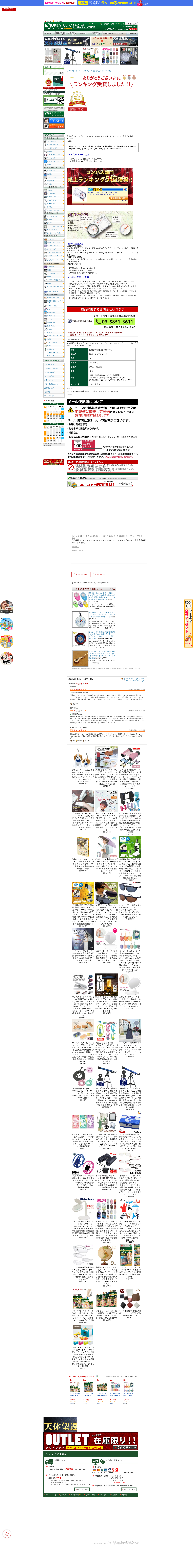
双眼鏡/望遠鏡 (108, 33)
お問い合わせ (49, 380)
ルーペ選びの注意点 (51, 368)
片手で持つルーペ (73, 33)
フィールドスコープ (53, 273)
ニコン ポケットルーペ (54, 252)
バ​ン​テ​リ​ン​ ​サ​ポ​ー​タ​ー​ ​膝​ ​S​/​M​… (75, 1395)
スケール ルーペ (52, 216)
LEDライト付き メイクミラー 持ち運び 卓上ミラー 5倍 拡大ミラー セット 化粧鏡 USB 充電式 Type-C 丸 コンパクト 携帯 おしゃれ (106, 955)
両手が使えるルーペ (61, 33)
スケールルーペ (52, 141)
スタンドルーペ (52, 177)
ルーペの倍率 (49, 376)
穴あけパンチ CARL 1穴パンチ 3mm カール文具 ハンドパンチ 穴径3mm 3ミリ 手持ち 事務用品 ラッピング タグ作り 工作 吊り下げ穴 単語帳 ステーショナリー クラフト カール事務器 (83, 820)
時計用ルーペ (51, 174)
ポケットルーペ (52, 239)
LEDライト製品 (52, 306)
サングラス (120, 33)
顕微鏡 (49, 164)
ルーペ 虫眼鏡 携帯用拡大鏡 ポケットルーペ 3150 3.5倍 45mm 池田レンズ (130, 1313)
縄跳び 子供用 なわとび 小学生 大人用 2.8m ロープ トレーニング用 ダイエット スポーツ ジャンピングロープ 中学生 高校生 (83, 1093)
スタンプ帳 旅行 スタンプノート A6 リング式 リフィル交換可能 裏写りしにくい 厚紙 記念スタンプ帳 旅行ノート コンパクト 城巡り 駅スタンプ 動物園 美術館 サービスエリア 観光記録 (106, 777)
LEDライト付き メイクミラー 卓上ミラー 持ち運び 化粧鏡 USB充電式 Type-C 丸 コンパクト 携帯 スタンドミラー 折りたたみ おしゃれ (130, 1001)
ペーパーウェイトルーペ (54, 226)
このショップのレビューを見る (136, 681)
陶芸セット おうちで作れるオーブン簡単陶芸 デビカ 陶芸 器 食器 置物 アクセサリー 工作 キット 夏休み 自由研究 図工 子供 (83, 864)
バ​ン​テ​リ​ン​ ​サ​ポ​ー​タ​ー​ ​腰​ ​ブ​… (88, 1395)
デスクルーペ (51, 223)
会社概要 (123, 24)
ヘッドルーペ (51, 170)
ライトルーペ (51, 193)
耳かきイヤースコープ (54, 297)
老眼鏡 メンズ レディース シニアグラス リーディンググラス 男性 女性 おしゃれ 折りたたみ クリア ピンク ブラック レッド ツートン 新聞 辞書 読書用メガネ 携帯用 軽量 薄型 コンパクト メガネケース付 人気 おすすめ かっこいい (130, 1185)
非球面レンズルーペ (53, 197)
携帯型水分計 (51, 349)
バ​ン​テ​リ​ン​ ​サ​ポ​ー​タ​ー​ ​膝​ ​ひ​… (102, 1395)
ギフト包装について (51, 384)
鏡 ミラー (50, 346)
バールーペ (50, 219)
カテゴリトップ (72, 71)
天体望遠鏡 (50, 266)
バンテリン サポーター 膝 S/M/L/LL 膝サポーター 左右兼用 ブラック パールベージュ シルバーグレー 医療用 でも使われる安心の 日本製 (83, 1315)
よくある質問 (105, 24)
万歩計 (49, 309)
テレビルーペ (51, 319)
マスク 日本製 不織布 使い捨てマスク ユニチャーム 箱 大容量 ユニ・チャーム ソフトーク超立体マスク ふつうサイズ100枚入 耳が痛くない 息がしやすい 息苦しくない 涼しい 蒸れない (130, 1141)
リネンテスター (52, 158)
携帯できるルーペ (96, 33)
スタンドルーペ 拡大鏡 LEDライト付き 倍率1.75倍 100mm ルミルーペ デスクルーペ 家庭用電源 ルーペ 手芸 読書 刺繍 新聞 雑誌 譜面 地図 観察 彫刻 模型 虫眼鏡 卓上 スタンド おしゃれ (83, 1229)
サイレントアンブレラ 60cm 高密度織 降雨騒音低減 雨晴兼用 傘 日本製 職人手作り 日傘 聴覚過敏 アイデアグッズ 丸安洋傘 (83, 955)
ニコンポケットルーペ (54, 154)
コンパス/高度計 (52, 342)
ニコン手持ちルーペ (53, 200)
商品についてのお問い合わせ (83, 583)
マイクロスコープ (52, 144)
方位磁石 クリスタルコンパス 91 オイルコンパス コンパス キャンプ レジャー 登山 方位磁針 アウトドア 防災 (101, 615)
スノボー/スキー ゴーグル (55, 335)
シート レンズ (51, 249)
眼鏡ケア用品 (51, 326)
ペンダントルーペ (52, 245)
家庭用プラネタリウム (54, 291)
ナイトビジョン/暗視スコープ (55, 287)
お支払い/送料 (115, 24)
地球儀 (49, 339)
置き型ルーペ (85, 33)
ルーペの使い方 (49, 372)
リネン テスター (52, 229)
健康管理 (49, 329)
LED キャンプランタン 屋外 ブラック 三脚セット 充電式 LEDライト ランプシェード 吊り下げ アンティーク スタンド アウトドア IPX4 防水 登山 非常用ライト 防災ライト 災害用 (106, 1004)
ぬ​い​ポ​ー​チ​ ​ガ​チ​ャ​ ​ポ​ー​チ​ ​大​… (128, 1395)
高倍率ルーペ (49, 33)
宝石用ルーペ (51, 151)
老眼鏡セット (51, 322)
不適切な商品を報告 (103, 583)
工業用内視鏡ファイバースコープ (55, 301)
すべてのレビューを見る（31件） (135, 679)
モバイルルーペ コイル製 (54, 255)
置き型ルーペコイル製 (54, 233)
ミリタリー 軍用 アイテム (55, 280)
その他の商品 (132, 33)
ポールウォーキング (53, 352)
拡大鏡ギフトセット (53, 210)
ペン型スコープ (52, 148)
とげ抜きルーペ (52, 207)
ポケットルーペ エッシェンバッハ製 (55, 259)
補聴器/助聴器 (51, 312)
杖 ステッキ (50, 355)
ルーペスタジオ (84, 71)
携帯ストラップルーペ (54, 242)
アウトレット (51, 315)
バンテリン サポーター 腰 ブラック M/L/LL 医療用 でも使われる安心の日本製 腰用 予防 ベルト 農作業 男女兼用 (130, 1272)
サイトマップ (49, 396)
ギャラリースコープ (53, 161)
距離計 (49, 276)
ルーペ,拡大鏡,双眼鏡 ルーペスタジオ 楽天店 (71, 26)
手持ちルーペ (51, 190)
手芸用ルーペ (51, 184)
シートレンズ (51, 203)
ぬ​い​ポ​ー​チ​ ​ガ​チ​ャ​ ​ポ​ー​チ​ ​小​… (115, 1395)
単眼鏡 (49, 283)
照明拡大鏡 (50, 180)
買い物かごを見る (131, 24)
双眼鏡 (49, 270)
